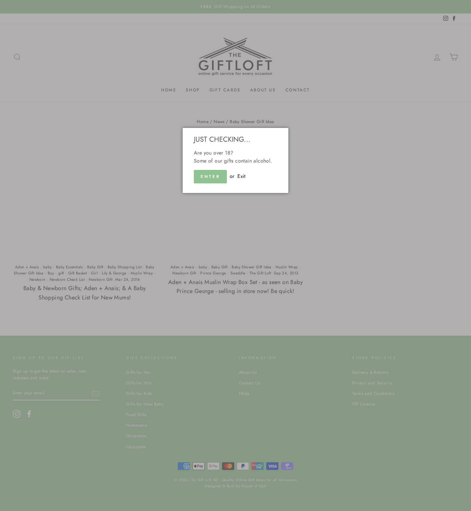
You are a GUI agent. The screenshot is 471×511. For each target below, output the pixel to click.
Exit (241, 176)
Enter (210, 176)
